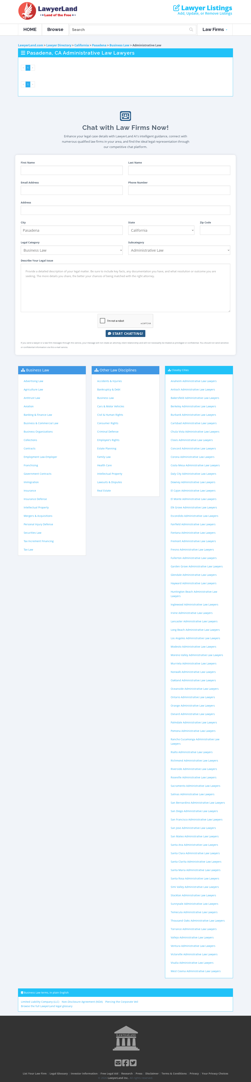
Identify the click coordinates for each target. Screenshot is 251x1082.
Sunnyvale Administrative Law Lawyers (194, 903)
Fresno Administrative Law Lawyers (192, 549)
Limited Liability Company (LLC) (40, 1001)
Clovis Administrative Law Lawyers (192, 440)
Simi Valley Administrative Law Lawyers (195, 887)
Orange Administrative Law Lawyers (193, 705)
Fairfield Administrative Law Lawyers (193, 524)
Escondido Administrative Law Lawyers (194, 516)
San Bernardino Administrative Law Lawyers (198, 802)
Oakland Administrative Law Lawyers (193, 680)
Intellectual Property (36, 507)
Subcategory (136, 242)
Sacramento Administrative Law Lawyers (195, 786)
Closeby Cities (180, 370)
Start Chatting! (127, 333)
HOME (30, 29)
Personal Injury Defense (38, 524)
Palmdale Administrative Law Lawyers (194, 722)
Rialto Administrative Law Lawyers (192, 752)
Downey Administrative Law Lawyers (193, 482)
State (131, 222)
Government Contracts (37, 473)
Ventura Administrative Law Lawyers (193, 946)
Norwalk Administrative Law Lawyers (193, 672)
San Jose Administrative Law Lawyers (193, 828)
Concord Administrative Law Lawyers (193, 448)
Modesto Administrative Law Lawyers (193, 646)
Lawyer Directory (58, 45)
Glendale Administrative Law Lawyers (194, 575)
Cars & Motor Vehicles (110, 406)
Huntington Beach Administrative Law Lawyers (194, 594)
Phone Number (138, 182)
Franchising (31, 465)
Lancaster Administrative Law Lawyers (194, 621)
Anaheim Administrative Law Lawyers (194, 381)
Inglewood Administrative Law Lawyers (194, 604)
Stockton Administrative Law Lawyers (193, 895)
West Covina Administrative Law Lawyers (196, 971)
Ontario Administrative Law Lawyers (193, 697)
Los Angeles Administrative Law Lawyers (195, 638)
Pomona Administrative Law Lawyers (193, 731)
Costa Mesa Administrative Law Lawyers (195, 465)
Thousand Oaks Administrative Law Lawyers (198, 920)
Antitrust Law (32, 398)
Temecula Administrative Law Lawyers (194, 912)
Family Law (104, 457)
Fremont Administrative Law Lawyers (193, 541)
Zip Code (205, 222)
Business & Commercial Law (41, 423)
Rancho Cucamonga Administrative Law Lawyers (195, 741)
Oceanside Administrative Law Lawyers (195, 688)
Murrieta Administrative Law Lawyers (193, 663)
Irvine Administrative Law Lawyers (192, 613)
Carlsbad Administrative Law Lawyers (194, 423)
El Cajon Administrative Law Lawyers (193, 490)
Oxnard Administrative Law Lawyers (193, 714)
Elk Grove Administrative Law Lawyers (194, 507)
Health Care (104, 465)
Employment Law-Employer (40, 457)
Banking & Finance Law (38, 414)
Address (26, 202)
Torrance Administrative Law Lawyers (194, 929)
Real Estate (104, 490)
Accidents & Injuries (109, 381)
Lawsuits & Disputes (109, 482)
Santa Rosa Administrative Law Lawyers (195, 878)
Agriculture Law (33, 389)
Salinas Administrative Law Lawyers (192, 794)
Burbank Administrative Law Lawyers (193, 414)
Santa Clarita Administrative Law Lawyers (196, 861)
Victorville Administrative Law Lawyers (194, 954)
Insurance (30, 490)
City (23, 222)
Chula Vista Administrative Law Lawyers (195, 431)
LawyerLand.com (30, 45)
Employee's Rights (108, 440)
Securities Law (32, 532)
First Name (28, 162)
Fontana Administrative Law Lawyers (193, 532)
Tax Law (28, 549)
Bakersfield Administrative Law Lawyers (195, 398)
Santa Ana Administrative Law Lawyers (194, 844)
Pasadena (99, 45)
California (81, 45)
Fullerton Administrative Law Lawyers (194, 558)
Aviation (29, 406)
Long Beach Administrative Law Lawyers (195, 629)
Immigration (31, 482)
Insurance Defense (35, 499)
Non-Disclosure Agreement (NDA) (82, 1001)
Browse (55, 29)
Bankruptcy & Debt (108, 389)
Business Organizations (38, 431)
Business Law (119, 45)
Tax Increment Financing (39, 541)
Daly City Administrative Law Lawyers (193, 473)
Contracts (29, 448)
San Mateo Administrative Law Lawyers (195, 836)
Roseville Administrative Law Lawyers (193, 777)
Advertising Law (33, 381)
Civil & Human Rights (110, 414)
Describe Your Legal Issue (37, 260)
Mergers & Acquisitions (38, 516)
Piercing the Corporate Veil (121, 1001)
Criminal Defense (108, 431)
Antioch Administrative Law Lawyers (193, 389)
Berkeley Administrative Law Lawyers (193, 406)
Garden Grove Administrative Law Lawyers (197, 566)
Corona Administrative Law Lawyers (192, 457)
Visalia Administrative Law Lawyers (192, 962)
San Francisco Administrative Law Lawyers (197, 819)
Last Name (135, 162)
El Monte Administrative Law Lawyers (193, 499)
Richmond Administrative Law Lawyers (194, 760)
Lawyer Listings (206, 8)
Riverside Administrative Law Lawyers (194, 769)
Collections (30, 440)
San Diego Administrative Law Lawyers (194, 811)
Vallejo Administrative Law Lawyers (192, 937)
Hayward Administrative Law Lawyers (193, 583)
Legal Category (30, 242)
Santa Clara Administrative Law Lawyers (195, 853)
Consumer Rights (107, 423)
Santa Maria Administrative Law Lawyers (195, 870)
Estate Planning (106, 448)
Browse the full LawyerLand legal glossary (46, 1006)
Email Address (30, 182)
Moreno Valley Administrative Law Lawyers (197, 655)
